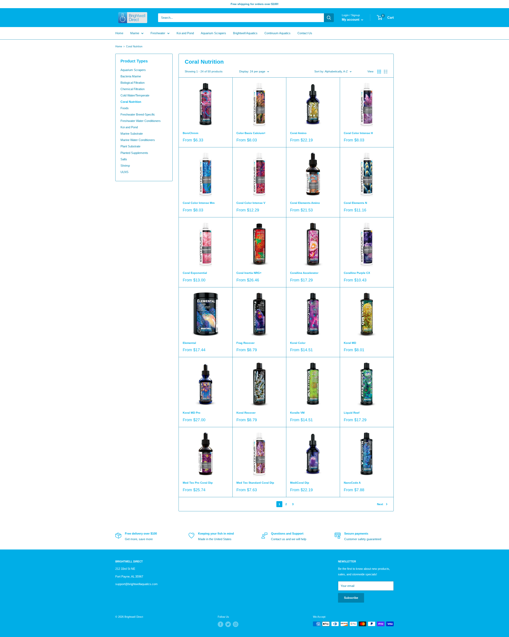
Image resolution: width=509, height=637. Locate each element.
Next (380, 504)
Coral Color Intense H (358, 133)
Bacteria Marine (130, 76)
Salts (123, 159)
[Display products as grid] (379, 71)
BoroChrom (190, 133)
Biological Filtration (132, 82)
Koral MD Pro (191, 412)
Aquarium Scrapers (213, 33)
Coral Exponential (195, 272)
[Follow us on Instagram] (235, 624)
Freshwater (158, 33)
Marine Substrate (131, 133)
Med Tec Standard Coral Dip (255, 482)
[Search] (329, 17)
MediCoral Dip (299, 482)
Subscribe (351, 597)
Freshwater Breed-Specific (137, 114)
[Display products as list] (386, 71)
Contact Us (304, 33)
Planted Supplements (134, 153)
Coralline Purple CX (357, 272)
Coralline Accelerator (304, 272)
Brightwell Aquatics (245, 33)
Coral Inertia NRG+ (248, 272)
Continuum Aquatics (277, 33)
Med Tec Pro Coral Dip (198, 482)
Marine (134, 33)
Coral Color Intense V (250, 202)
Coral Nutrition (130, 101)
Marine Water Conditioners (137, 140)
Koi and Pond (185, 33)
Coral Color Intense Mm (199, 202)
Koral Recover (245, 412)
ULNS (124, 172)
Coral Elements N (355, 202)
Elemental (189, 342)
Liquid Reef (351, 412)
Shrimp (125, 165)
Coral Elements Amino (305, 202)
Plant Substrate (130, 146)
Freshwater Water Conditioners (140, 121)
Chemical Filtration (132, 89)
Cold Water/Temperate (134, 95)
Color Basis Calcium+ (250, 133)
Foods (124, 108)
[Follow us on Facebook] (220, 624)
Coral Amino (298, 133)
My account (351, 19)
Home (119, 33)
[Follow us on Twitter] (228, 624)
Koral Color (297, 342)
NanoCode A (352, 482)
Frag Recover (245, 342)
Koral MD (350, 342)
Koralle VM (297, 412)
